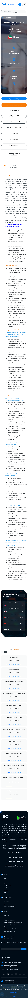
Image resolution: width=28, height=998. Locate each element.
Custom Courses (7, 885)
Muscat (9, 11)
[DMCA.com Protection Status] (21, 818)
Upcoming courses (8, 904)
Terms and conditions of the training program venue (13, 925)
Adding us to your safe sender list (11, 929)
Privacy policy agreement (9, 920)
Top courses (6, 902)
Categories (6, 881)
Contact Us (6, 890)
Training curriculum (8, 918)
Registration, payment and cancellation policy (13, 922)
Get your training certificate (9, 906)
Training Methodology (14, 166)
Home (12, 4)
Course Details (9, 664)
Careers (5, 892)
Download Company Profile (9, 931)
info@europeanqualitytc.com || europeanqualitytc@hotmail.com (11, 966)
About (5, 165)
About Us (6, 888)
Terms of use (6, 916)
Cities (5, 11)
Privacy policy (14, 993)
